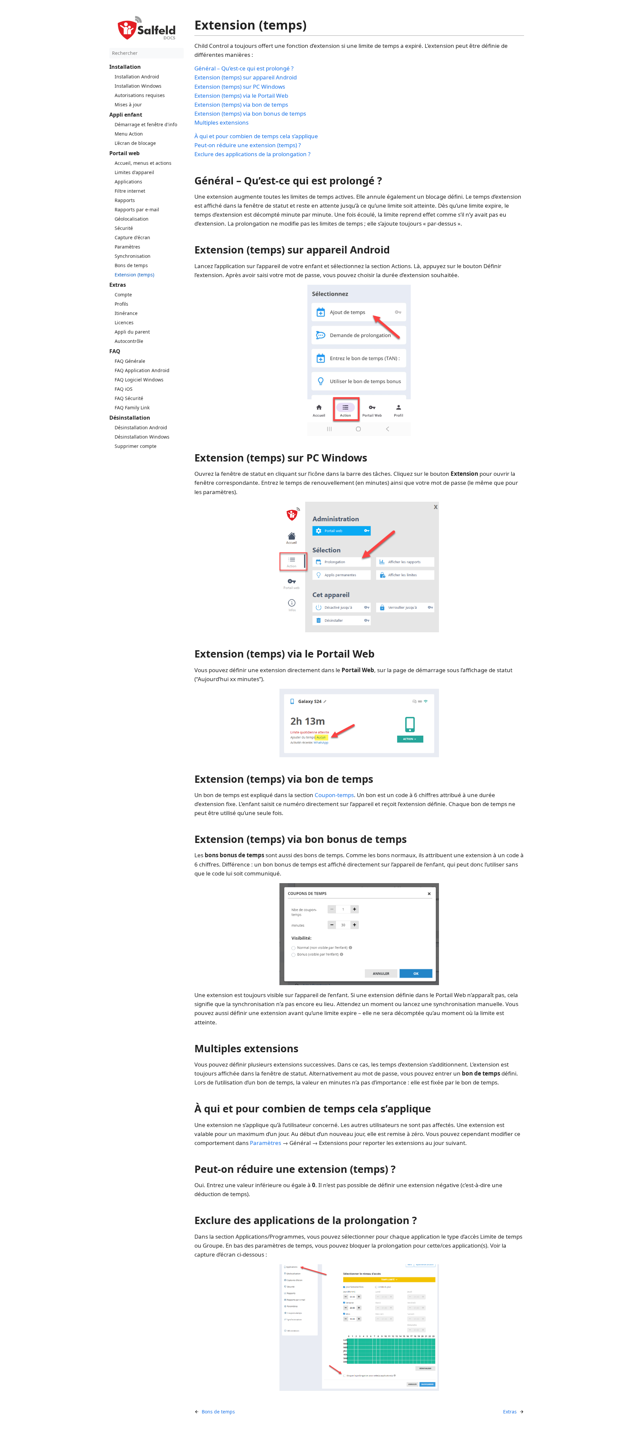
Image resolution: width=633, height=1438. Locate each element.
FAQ (114, 351)
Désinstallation (129, 417)
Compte (123, 294)
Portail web (124, 153)
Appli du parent (132, 332)
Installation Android (137, 76)
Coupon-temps (334, 795)
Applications (128, 181)
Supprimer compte (136, 446)
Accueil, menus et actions (143, 163)
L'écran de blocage (135, 143)
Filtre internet (130, 191)
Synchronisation (133, 256)
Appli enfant (125, 114)
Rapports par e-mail (137, 209)
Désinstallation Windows (142, 437)
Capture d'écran (132, 237)
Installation (125, 66)
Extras (117, 284)
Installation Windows (138, 86)
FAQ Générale (130, 361)
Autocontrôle (129, 341)
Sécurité (124, 228)
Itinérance (126, 313)
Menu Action (129, 134)
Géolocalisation (132, 219)
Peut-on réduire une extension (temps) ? (247, 145)
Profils (121, 304)
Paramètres (127, 247)
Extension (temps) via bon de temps (241, 104)
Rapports (125, 200)
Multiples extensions (221, 122)
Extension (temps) (134, 274)
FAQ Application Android (142, 370)
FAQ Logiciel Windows (139, 379)
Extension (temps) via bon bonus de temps (250, 113)
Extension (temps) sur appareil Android (245, 77)
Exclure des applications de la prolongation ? (252, 154)
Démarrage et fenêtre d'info (146, 124)
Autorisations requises (140, 95)
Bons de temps (131, 265)
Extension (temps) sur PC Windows (239, 86)
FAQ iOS (124, 389)
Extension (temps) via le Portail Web (241, 95)
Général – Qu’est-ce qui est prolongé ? (243, 68)
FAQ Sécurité (129, 398)
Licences (124, 322)
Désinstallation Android (141, 427)
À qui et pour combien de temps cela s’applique (256, 136)
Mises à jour (128, 104)
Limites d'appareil (134, 172)
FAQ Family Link (132, 407)
